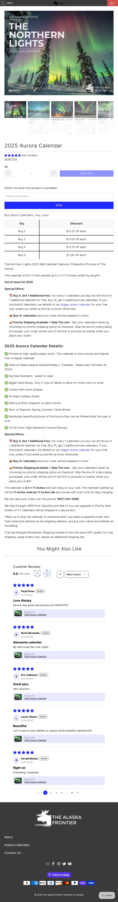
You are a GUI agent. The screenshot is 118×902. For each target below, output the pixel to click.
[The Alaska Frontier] (59, 3)
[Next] (111, 54)
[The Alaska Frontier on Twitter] (64, 864)
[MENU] (1, 3)
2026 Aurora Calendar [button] (35, 614)
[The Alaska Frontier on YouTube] (70, 864)
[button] (13, 155)
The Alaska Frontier (52, 894)
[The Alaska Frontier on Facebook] (53, 864)
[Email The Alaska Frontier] (48, 864)
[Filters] (60, 574)
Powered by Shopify (73, 894)
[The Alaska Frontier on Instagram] (59, 864)
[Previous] (6, 54)
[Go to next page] (78, 793)
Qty (6, 166)
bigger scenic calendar (75, 304)
